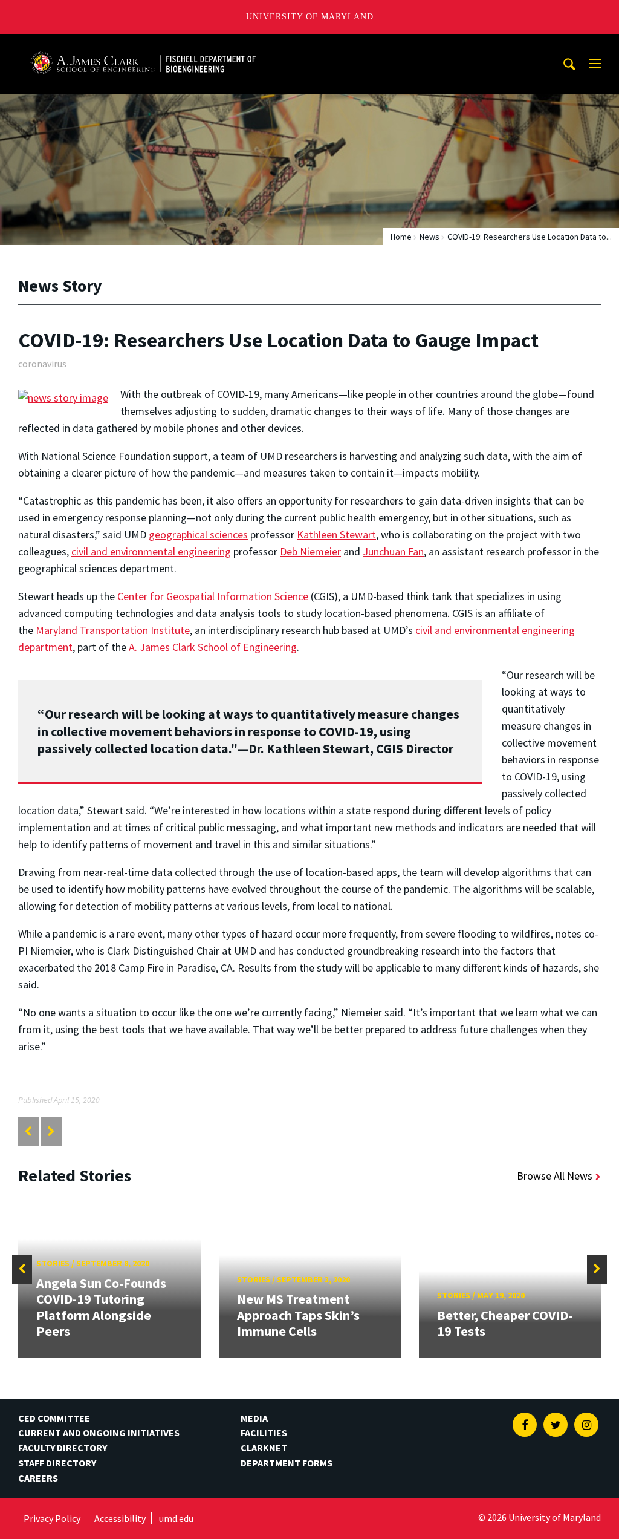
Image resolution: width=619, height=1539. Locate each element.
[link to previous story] (28, 1132)
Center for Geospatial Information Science (212, 596)
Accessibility (120, 1518)
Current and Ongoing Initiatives (99, 1432)
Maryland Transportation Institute (113, 630)
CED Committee (54, 1418)
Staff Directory (57, 1463)
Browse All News (554, 1176)
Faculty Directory (62, 1448)
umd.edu (176, 1518)
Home (401, 236)
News (429, 236)
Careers (38, 1478)
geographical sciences (198, 534)
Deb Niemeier (310, 551)
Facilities (264, 1432)
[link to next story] (51, 1132)
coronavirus (42, 364)
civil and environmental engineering (151, 551)
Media (254, 1418)
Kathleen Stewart (336, 534)
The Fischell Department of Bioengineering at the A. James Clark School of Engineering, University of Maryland (143, 45)
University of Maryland (310, 16)
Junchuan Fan (393, 551)
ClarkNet (264, 1448)
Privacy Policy (52, 1518)
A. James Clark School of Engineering (213, 647)
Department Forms (286, 1463)
